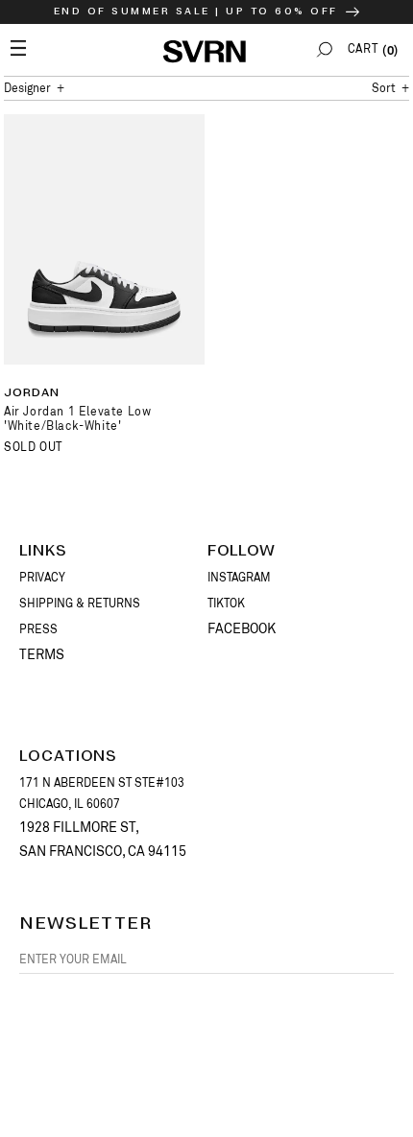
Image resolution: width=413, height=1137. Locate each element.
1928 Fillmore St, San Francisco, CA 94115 (102, 839)
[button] (324, 49)
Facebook (241, 628)
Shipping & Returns (79, 603)
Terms (41, 654)
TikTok (226, 603)
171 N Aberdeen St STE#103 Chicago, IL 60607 (101, 793)
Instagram (239, 577)
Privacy (42, 577)
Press (38, 629)
